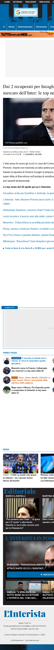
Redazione (31, 2)
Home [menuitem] (11, 27)
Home (7, 2)
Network (17, 2)
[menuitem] (4, 27)
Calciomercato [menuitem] (25, 27)
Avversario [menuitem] (41, 27)
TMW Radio (44, 2)
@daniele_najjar (33, 154)
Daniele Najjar (12, 154)
